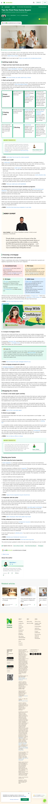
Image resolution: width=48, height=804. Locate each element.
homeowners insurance (24, 522)
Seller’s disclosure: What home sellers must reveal (18, 516)
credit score (7, 162)
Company (21, 621)
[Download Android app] (10, 666)
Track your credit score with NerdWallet (16, 184)
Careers (20, 625)
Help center (29, 621)
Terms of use (37, 621)
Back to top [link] (6, 554)
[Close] (46, 794)
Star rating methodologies (22, 637)
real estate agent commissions (34, 507)
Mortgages (40, 545)
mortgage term (34, 295)
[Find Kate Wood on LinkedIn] (12, 564)
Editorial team (22, 639)
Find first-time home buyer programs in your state (18, 207)
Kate (12, 562)
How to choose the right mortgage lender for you (18, 361)
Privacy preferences (37, 632)
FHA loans (28, 268)
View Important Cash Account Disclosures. (23, 759)
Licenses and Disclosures (23, 679)
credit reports (17, 168)
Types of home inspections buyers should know (18, 494)
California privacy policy (38, 629)
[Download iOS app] (10, 658)
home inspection (7, 462)
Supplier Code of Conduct (38, 624)
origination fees (12, 341)
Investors (21, 644)
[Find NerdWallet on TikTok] (40, 654)
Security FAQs (30, 623)
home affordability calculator (15, 69)
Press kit (20, 643)
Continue (24, 799)
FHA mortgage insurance (32, 273)
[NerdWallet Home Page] (7, 2)
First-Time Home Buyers (30, 545)
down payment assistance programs (40, 113)
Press (20, 641)
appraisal (24, 468)
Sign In (39, 2)
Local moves (28, 124)
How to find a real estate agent (14, 410)
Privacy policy (38, 626)
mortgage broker (16, 342)
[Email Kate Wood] (10, 564)
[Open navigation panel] (1, 3)
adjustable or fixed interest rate (34, 297)
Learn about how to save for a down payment (17, 157)
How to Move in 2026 (18, 545)
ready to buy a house (12, 55)
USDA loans (29, 281)
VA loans (6, 281)
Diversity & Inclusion (21, 631)
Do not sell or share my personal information (38, 636)
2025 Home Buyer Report (21, 84)
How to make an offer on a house (14, 436)
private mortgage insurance (15, 273)
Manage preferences (14, 799)
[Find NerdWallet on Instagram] (35, 654)
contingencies (36, 430)
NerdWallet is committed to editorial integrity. (11, 49)
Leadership (21, 623)
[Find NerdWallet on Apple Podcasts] (38, 654)
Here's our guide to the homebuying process (30, 58)
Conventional (7, 268)
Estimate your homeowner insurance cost (16, 537)
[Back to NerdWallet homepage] (2, 7)
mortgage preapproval (8, 367)
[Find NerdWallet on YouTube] (33, 654)
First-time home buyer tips (27, 539)
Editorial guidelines (21, 634)
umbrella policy (19, 533)
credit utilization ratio (40, 175)
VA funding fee (7, 289)
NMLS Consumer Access (23, 700)
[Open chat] (44, 800)
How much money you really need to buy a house (18, 77)
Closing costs (28, 109)
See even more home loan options (14, 301)
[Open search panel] (33, 2)
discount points (32, 352)
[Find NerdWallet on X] (31, 654)
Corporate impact (21, 627)
